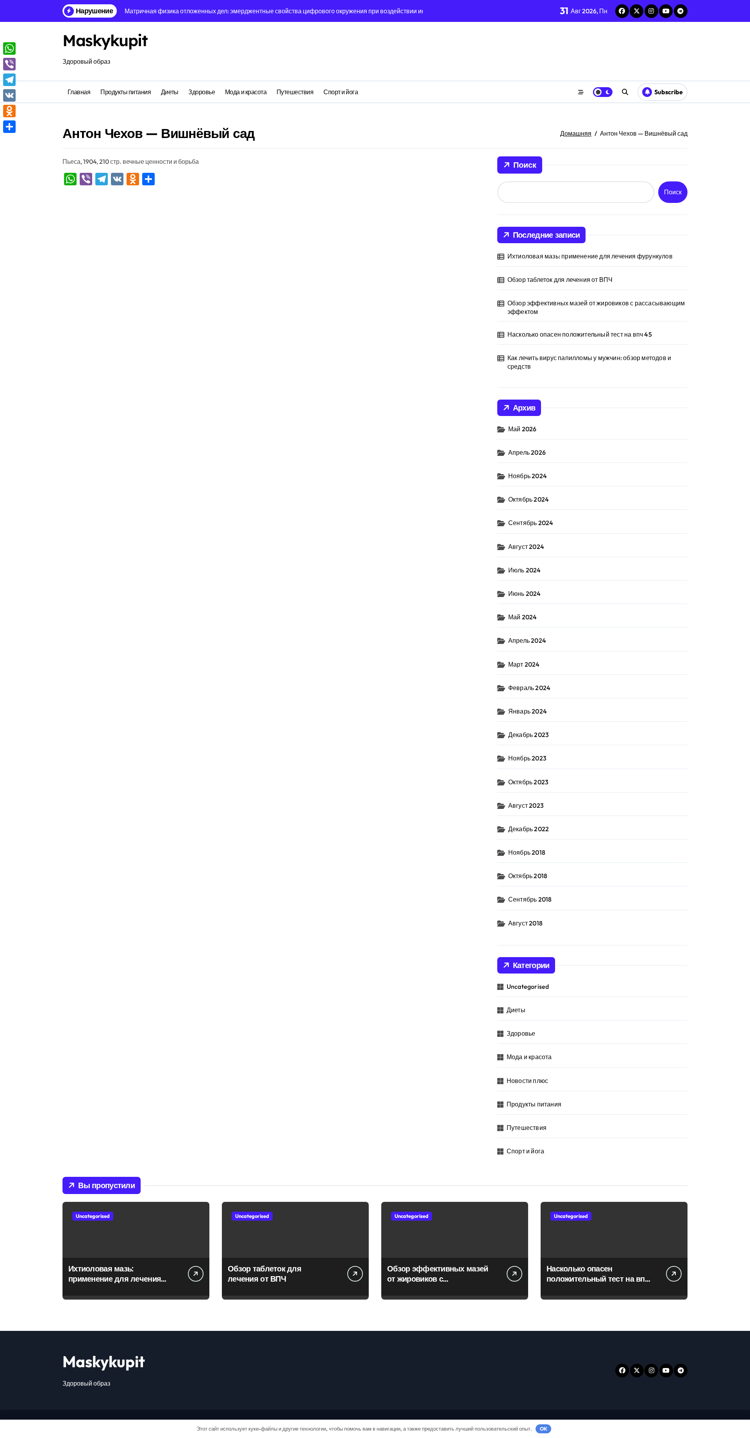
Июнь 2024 (524, 593)
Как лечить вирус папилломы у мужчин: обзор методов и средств (589, 362)
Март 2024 (524, 664)
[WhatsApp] (9, 48)
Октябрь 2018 (527, 876)
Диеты (170, 92)
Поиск (524, 165)
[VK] (9, 95)
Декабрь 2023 (528, 735)
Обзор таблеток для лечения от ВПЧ (560, 279)
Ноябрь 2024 (527, 476)
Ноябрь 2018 (526, 852)
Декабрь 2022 (528, 829)
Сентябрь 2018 (530, 899)
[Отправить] (9, 126)
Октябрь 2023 (528, 782)
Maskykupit (105, 40)
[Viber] (9, 64)
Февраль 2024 (529, 688)
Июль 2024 (524, 570)
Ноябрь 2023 (527, 758)
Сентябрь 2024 (531, 523)
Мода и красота (245, 92)
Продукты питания (125, 92)
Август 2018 (525, 923)
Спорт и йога (340, 92)
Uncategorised (528, 986)
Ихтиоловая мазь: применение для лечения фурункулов (590, 256)
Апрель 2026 (527, 452)
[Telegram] (9, 80)
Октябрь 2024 (528, 499)
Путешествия (295, 92)
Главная (79, 92)
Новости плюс (527, 1081)
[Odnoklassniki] (9, 111)
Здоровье (201, 92)
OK (543, 1428)
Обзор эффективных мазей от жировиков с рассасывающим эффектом (596, 307)
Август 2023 (526, 805)
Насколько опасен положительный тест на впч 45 (579, 334)
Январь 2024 (527, 711)
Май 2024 (522, 617)
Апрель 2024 (527, 640)
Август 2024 (526, 546)
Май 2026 (522, 429)
